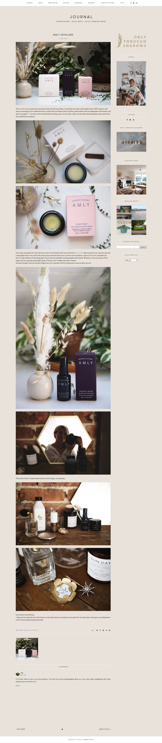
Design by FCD (88, 740)
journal (29, 3)
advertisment (23, 630)
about (40, 3)
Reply (18, 685)
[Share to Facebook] (100, 630)
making (66, 3)
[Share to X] (97, 630)
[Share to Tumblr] (106, 630)
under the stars (107, 3)
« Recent (20, 729)
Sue (22, 673)
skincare (34, 630)
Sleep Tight (79, 253)
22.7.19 (23, 675)
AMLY (96, 109)
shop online (53, 3)
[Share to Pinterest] (103, 630)
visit (122, 3)
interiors (77, 3)
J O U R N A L (81, 17)
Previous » (105, 729)
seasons (91, 3)
